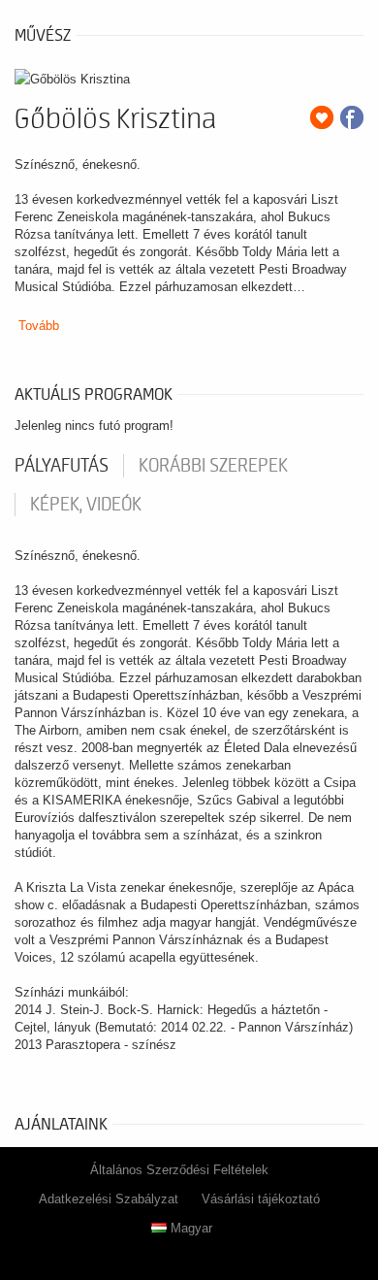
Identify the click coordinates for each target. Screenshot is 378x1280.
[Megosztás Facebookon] (351, 117)
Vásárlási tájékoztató (261, 1199)
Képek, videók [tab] (86, 504)
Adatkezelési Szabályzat (108, 1199)
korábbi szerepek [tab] (213, 465)
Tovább (38, 325)
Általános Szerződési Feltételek (179, 1170)
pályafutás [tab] (62, 465)
